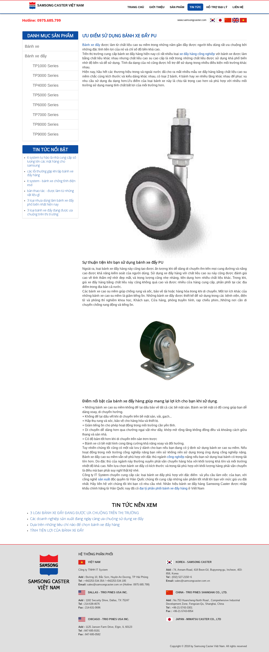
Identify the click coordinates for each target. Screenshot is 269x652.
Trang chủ (135, 7)
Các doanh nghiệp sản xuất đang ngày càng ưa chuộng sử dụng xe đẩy (86, 518)
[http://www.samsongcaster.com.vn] (243, 19)
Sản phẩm (177, 7)
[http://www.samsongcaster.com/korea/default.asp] (213, 19)
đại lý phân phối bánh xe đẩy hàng (163, 488)
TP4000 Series (45, 85)
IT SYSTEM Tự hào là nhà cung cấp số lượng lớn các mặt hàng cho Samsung (51, 161)
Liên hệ (238, 7)
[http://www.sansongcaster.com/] (228, 19)
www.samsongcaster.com (191, 20)
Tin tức (195, 7)
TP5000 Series (45, 95)
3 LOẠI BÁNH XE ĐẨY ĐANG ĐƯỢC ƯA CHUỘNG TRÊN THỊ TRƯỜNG (50, 212)
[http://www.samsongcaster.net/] (220, 19)
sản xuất (104, 479)
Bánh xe (32, 46)
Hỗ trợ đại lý (216, 7)
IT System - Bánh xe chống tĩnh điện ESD (51, 183)
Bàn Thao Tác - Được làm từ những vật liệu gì (50, 193)
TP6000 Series (45, 105)
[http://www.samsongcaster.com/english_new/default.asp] (236, 19)
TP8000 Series (45, 124)
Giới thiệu (156, 7)
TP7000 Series (45, 115)
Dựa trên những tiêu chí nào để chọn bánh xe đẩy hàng (75, 524)
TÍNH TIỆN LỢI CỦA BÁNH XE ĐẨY (57, 530)
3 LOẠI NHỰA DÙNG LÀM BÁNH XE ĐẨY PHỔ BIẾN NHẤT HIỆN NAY (50, 202)
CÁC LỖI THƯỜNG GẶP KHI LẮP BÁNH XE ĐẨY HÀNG (50, 173)
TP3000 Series (45, 75)
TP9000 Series (45, 134)
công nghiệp (176, 457)
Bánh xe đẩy (36, 56)
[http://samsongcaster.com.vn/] (22, 5)
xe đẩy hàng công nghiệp (197, 54)
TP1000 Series (45, 66)
